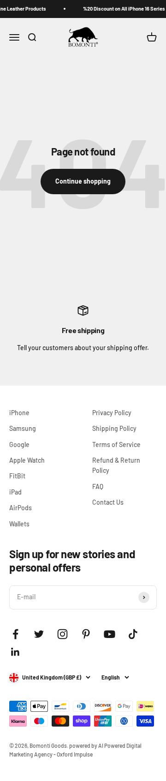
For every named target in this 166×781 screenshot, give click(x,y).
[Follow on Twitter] (39, 634)
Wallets (19, 524)
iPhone (19, 413)
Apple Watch (27, 460)
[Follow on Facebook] (15, 634)
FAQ (97, 486)
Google (19, 444)
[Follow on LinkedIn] (15, 652)
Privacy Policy (111, 413)
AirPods (20, 508)
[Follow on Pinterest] (86, 634)
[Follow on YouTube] (109, 634)
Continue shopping (83, 181)
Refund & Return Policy (116, 465)
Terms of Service (116, 444)
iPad (15, 492)
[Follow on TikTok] (133, 634)
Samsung (22, 428)
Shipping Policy (114, 428)
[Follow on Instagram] (62, 634)
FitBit (17, 476)
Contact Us (108, 502)
